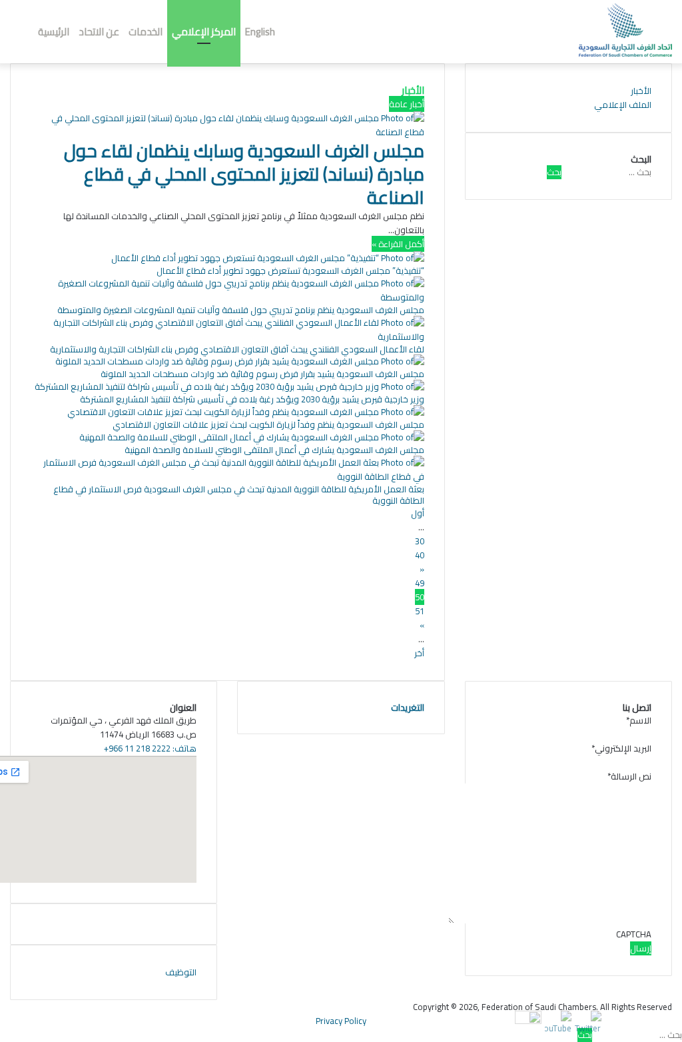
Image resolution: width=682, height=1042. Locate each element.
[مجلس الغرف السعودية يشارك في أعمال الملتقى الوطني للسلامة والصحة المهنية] (251, 437)
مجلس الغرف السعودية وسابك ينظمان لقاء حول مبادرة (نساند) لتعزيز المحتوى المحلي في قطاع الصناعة (244, 174)
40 (419, 555)
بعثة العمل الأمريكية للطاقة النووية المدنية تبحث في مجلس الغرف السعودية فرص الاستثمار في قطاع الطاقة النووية (238, 494)
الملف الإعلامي (622, 105)
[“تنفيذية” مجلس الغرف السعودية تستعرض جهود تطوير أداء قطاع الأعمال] (267, 258)
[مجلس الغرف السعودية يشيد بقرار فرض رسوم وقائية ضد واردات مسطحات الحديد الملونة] (239, 361)
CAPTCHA (633, 934)
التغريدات (407, 707)
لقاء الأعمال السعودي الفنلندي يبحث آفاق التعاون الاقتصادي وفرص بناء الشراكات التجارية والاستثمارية (237, 349)
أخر (419, 653)
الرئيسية (53, 31)
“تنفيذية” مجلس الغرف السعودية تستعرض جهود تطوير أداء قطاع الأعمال (290, 270)
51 (419, 611)
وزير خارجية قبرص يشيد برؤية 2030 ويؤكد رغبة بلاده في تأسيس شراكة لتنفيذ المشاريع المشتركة (252, 399)
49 (419, 583)
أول (417, 513)
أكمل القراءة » (398, 244)
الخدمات (146, 31)
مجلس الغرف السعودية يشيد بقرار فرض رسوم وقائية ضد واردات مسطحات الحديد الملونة (262, 374)
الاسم (638, 720)
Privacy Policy (341, 1021)
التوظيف (180, 972)
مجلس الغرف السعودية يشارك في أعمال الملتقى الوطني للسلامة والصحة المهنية (274, 450)
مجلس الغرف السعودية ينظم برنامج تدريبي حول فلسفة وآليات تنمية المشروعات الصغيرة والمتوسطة (240, 310)
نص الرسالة (629, 776)
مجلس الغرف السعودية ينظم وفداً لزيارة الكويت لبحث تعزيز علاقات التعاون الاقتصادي (268, 424)
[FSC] (625, 30)
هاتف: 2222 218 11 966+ (150, 748)
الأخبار (641, 91)
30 (419, 541)
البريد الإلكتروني (621, 748)
